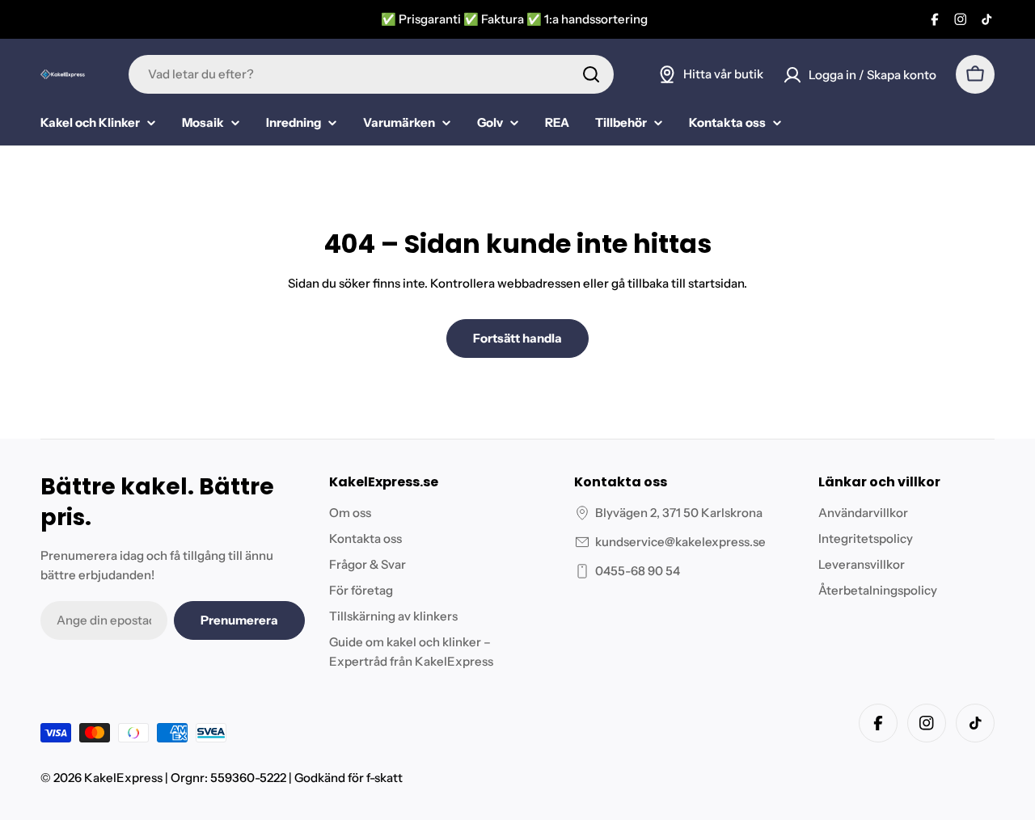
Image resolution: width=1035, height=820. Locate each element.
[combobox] (371, 74)
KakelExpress (123, 777)
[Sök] (591, 74)
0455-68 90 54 (637, 570)
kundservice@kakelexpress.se (680, 541)
